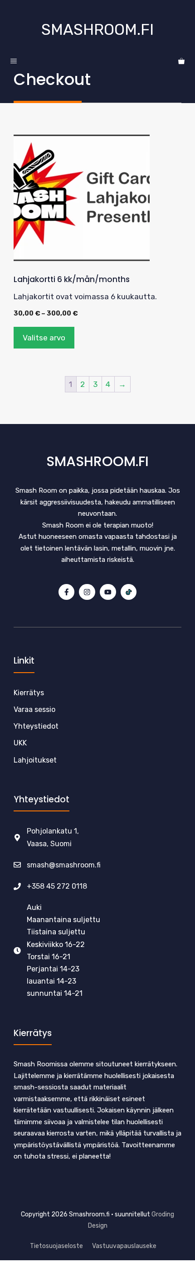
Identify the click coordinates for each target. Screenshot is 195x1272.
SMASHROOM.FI (97, 29)
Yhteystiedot (36, 726)
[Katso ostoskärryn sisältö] (181, 61)
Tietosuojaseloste (56, 1246)
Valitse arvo (44, 337)
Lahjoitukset (35, 760)
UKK (20, 743)
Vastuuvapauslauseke (124, 1246)
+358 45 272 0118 (57, 886)
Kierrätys (29, 692)
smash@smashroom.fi (64, 865)
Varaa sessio (34, 709)
